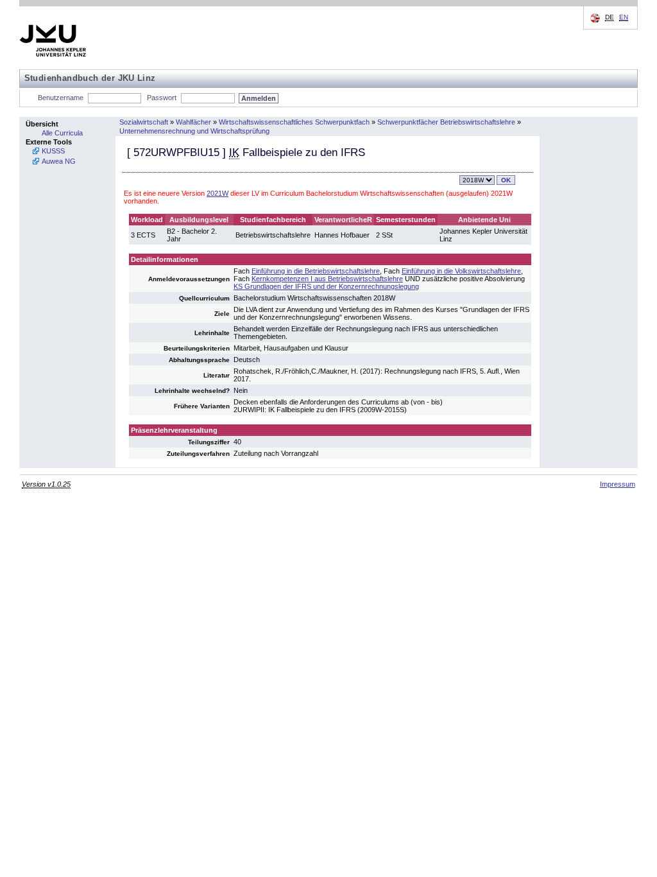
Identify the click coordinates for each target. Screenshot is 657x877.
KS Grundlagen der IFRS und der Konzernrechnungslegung (326, 286)
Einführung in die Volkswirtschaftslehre (461, 271)
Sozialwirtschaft (143, 122)
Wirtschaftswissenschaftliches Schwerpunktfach (294, 122)
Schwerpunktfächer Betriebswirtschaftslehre (446, 122)
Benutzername (60, 97)
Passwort (161, 97)
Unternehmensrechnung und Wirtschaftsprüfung (194, 131)
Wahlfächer (193, 122)
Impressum (617, 484)
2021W (217, 193)
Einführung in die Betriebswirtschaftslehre (316, 271)
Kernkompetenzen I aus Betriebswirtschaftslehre (327, 278)
